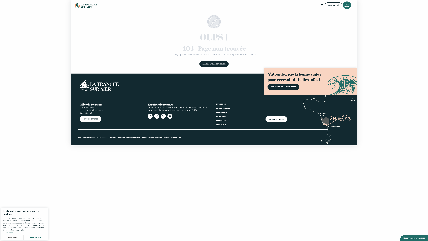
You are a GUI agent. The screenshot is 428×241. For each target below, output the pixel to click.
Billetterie (221, 121)
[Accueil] (99, 86)
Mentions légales (109, 137)
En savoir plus (8, 232)
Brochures (221, 116)
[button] (49, 25)
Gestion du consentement (158, 137)
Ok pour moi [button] (35, 238)
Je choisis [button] (12, 238)
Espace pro (221, 104)
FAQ (144, 137)
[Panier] (321, 6)
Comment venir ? (276, 119)
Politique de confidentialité (129, 137)
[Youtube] (58, 226)
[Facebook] (150, 117)
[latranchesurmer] (83, 5)
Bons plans (221, 125)
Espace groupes (223, 108)
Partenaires (221, 112)
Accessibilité (176, 137)
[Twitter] (52, 226)
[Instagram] (156, 117)
